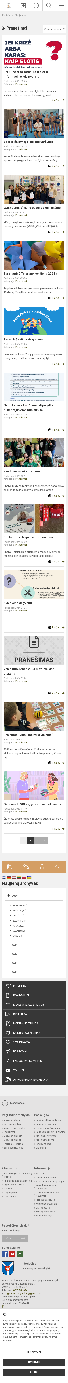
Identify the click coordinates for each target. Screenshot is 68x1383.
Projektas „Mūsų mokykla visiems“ (28, 735)
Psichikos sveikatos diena (22, 471)
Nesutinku (34, 1362)
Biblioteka (20, 1014)
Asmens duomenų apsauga (50, 1181)
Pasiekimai (20, 1051)
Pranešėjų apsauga (45, 1200)
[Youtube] (12, 1254)
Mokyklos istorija (12, 1120)
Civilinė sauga (43, 1208)
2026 (15, 895)
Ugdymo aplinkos (12, 1124)
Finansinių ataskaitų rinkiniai (18, 1181)
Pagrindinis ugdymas (46, 1124)
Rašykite (9, 1238)
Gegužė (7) (18, 915)
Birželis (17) (19, 910)
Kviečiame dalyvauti (18, 603)
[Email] (20, 1254)
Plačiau (56, 100)
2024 (15, 954)
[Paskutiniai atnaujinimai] (36, 5)
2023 (15, 963)
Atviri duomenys (44, 1215)
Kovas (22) (18, 926)
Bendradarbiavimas (13, 1148)
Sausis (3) (18, 936)
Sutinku (34, 1372)
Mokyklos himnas (12, 1140)
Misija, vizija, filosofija (14, 1128)
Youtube (19, 1070)
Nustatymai (34, 1352)
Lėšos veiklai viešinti (14, 1184)
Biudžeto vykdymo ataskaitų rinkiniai (18, 1175)
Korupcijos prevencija (46, 1204)
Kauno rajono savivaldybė (36, 1268)
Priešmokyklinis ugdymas (48, 1120)
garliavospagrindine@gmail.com (24, 1293)
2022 (15, 972)
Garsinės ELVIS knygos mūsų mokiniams (32, 804)
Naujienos (20, 15)
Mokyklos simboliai (13, 1136)
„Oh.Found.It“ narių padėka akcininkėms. (32, 207)
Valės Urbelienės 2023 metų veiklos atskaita (29, 671)
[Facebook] (5, 1254)
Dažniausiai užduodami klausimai (47, 1194)
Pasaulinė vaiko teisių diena (23, 339)
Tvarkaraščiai (17, 1103)
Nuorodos (41, 1173)
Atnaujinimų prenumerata (30, 1079)
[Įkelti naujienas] (23, 5)
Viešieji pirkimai (11, 1192)
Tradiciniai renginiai (13, 1144)
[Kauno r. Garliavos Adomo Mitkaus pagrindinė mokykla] (8, 5)
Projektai (19, 986)
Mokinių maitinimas (25, 1023)
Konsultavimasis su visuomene (46, 1187)
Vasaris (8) (19, 931)
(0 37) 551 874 (20, 1290)
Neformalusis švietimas (48, 1128)
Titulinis (6, 15)
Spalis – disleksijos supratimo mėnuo (30, 537)
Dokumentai (21, 995)
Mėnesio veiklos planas (29, 1004)
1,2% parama (21, 1042)
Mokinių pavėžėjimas (26, 1032)
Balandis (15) (20, 921)
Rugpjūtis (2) (20, 905)
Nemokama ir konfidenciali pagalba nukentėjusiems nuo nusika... (28, 408)
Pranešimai (21, 84)
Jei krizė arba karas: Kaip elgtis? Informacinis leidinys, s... (26, 74)
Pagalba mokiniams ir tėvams (50, 1132)
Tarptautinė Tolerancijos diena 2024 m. (31, 273)
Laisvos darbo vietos (27, 1060)
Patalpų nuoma (43, 1144)
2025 (15, 945)
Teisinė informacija (45, 1212)
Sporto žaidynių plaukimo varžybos (28, 142)
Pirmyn (44, 840)
